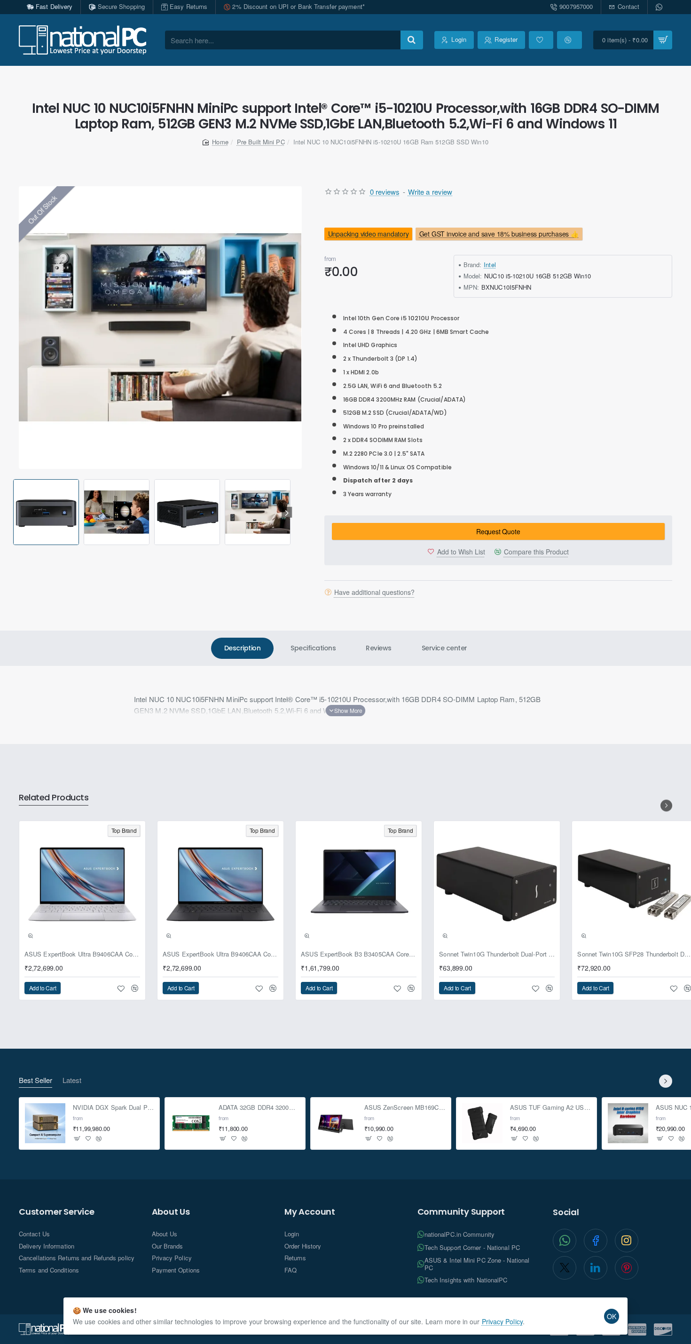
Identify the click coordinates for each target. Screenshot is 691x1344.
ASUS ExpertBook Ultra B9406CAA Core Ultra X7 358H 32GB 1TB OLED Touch (82, 954)
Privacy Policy (502, 1321)
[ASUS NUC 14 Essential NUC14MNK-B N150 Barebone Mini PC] (628, 1123)
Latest (72, 1080)
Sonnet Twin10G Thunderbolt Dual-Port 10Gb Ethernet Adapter (497, 954)
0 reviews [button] (385, 192)
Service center (444, 648)
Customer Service (56, 1212)
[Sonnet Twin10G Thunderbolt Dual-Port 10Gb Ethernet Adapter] (497, 884)
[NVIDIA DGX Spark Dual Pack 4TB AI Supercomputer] (45, 1123)
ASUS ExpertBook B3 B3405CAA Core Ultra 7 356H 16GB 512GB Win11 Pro (358, 954)
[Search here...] (411, 40)
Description (242, 648)
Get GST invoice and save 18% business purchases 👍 (499, 233)
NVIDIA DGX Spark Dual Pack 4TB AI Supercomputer (113, 1108)
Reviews (379, 648)
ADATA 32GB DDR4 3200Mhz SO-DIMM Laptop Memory (259, 1108)
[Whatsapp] (660, 7)
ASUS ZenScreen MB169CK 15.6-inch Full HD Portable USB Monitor (405, 1108)
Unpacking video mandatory (368, 233)
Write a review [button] (430, 192)
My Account (309, 1212)
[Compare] (569, 40)
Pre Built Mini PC (261, 141)
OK (611, 1316)
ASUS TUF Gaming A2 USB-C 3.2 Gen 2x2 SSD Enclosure (550, 1108)
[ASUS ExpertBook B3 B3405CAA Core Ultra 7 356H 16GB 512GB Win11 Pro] (358, 884)
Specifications (313, 648)
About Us (171, 1212)
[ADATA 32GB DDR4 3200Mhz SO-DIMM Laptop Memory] (191, 1123)
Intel (490, 265)
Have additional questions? (374, 592)
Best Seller (35, 1080)
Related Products (53, 797)
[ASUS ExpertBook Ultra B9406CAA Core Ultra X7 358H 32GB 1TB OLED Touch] (82, 884)
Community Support (461, 1212)
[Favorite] (541, 40)
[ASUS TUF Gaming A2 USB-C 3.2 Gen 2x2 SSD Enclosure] (482, 1123)
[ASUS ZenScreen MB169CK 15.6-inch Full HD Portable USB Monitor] (337, 1123)
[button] (14, 512)
